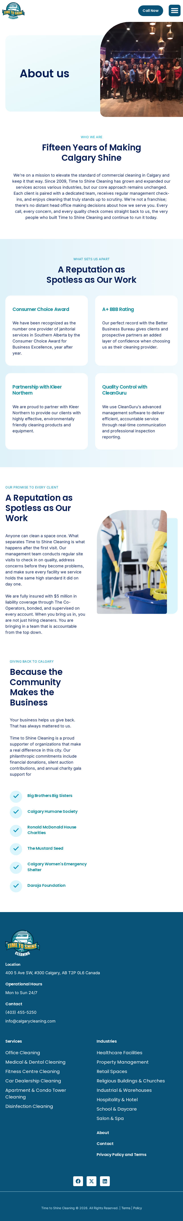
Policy (137, 1208)
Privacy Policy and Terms (121, 1154)
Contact (105, 1143)
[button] (175, 11)
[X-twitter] (91, 1181)
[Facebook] (78, 1181)
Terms (125, 1208)
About (103, 1132)
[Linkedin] (105, 1181)
